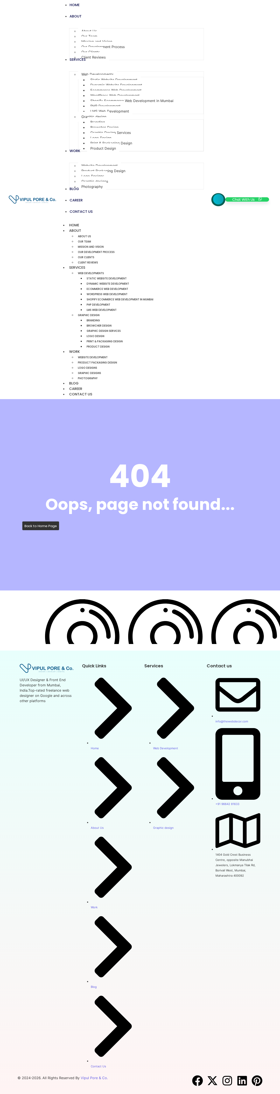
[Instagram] (227, 1080)
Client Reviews (88, 262)
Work (74, 351)
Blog (74, 383)
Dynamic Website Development (108, 284)
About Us (84, 236)
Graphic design (89, 315)
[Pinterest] (257, 1080)
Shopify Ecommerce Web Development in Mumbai (120, 299)
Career (75, 388)
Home (74, 225)
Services (77, 267)
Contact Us (80, 394)
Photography (88, 378)
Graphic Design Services (104, 331)
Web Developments (91, 273)
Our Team (84, 241)
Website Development (93, 357)
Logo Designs (87, 368)
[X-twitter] (212, 1080)
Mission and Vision (91, 247)
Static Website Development (107, 278)
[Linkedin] (242, 1080)
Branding (93, 320)
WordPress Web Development (107, 294)
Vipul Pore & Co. (94, 1078)
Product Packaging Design (97, 362)
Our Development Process (96, 252)
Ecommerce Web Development (107, 289)
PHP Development (98, 304)
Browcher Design (99, 325)
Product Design (98, 346)
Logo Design (95, 336)
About (75, 230)
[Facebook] (197, 1080)
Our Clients (86, 257)
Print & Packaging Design (105, 341)
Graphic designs (89, 373)
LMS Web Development (102, 310)
